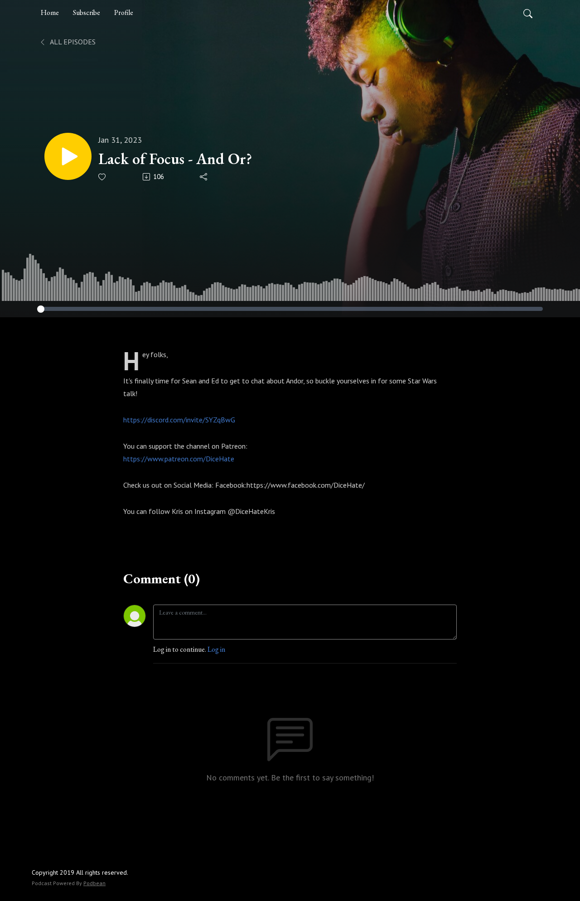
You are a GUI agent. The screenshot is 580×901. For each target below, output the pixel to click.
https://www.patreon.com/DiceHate (178, 458)
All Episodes (72, 41)
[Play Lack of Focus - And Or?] (68, 156)
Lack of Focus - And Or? (175, 159)
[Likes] (102, 177)
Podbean (94, 883)
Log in (216, 649)
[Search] (528, 13)
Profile (123, 12)
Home (50, 12)
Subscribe (86, 12)
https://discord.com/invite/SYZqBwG (179, 419)
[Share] (204, 176)
